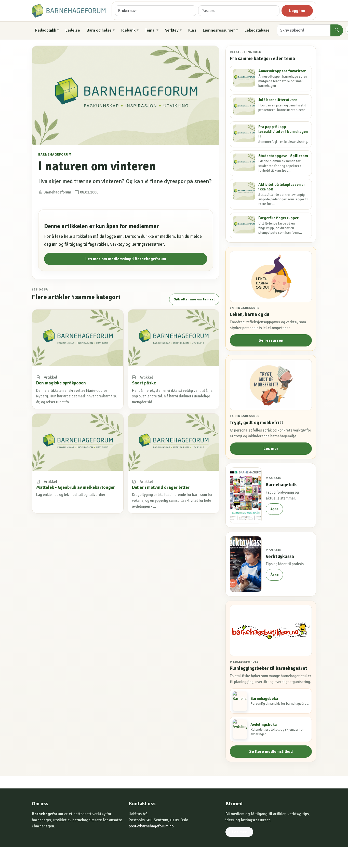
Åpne (274, 509)
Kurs (192, 30)
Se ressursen (271, 340)
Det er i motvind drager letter (161, 487)
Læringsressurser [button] (219, 30)
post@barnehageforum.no (151, 826)
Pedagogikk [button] (45, 30)
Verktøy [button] (172, 30)
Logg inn (297, 10)
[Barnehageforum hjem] (68, 11)
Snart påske (144, 383)
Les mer (270, 448)
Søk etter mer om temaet (194, 299)
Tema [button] (150, 30)
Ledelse (72, 30)
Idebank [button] (128, 30)
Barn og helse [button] (99, 30)
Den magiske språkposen (61, 383)
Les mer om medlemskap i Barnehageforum (125, 258)
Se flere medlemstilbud (271, 751)
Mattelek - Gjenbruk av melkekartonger (75, 487)
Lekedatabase (257, 30)
